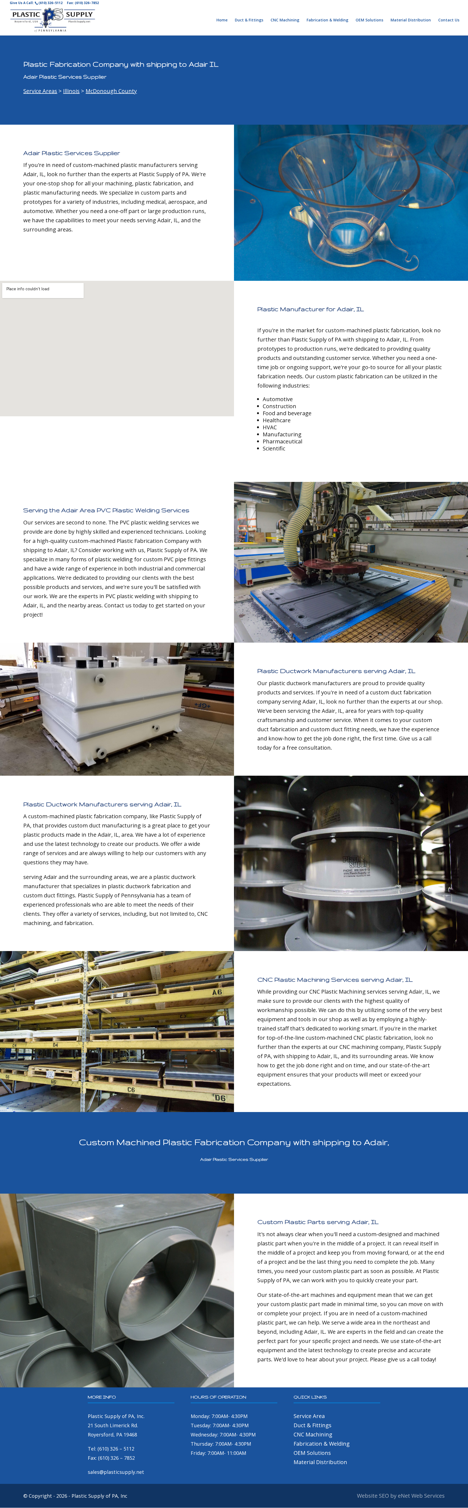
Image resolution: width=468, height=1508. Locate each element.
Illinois (71, 91)
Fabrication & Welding (327, 20)
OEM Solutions (369, 20)
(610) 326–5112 (50, 3)
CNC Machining (285, 20)
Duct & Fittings (249, 20)
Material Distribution (411, 20)
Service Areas (40, 91)
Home (221, 20)
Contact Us (448, 20)
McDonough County (111, 91)
